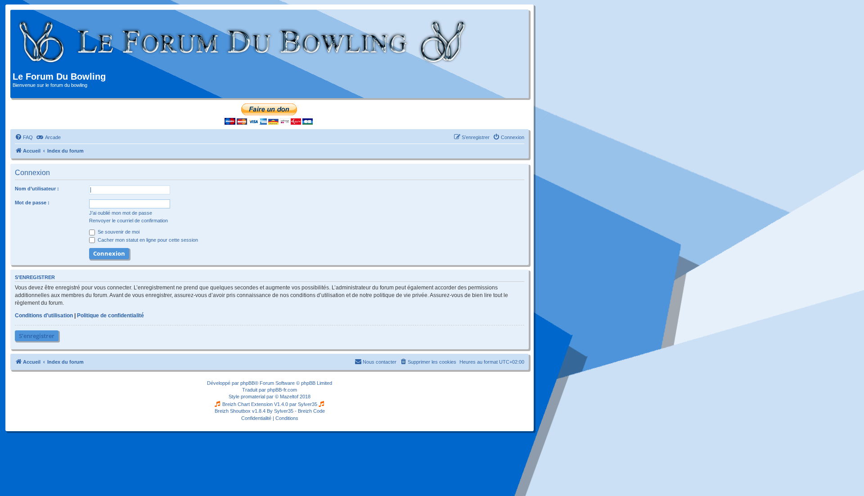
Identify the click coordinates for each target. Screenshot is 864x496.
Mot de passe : (32, 202)
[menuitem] (24, 137)
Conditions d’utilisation (44, 315)
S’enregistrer (36, 336)
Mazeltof (289, 396)
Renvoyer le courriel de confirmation (128, 220)
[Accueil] (243, 42)
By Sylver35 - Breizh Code (296, 411)
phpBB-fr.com (282, 389)
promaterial (253, 396)
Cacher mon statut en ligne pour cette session (147, 240)
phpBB (247, 383)
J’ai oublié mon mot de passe (120, 213)
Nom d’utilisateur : (37, 188)
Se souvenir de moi (118, 231)
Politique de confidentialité (110, 315)
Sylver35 (307, 404)
